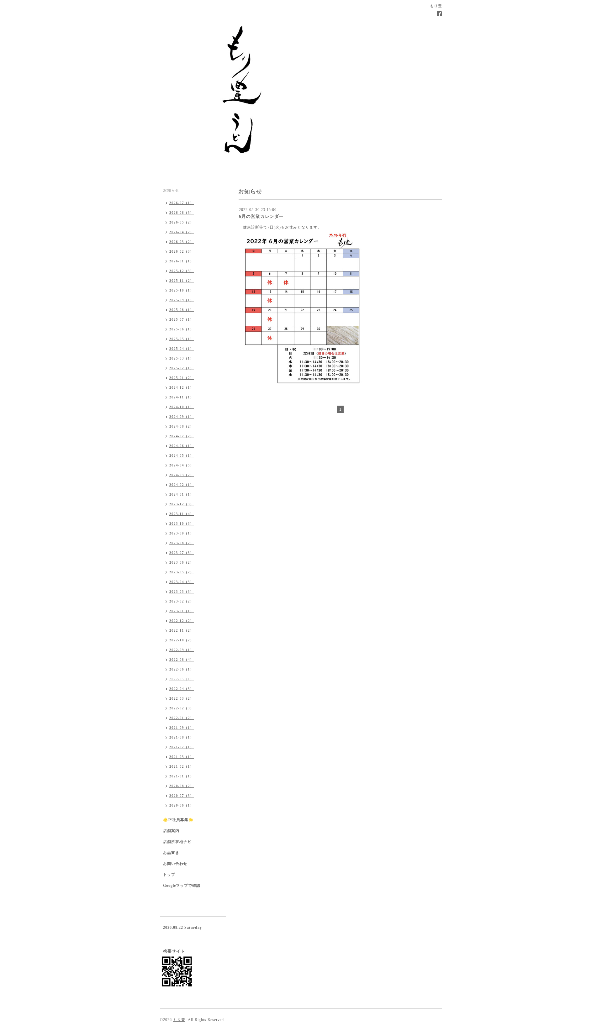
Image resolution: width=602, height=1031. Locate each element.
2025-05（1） (181, 339)
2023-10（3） (181, 523)
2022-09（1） (181, 650)
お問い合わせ (175, 863)
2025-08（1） (181, 310)
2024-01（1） (181, 494)
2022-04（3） (181, 689)
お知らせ (171, 190)
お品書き (171, 852)
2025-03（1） (181, 358)
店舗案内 (171, 830)
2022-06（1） (181, 669)
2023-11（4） (181, 514)
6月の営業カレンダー (261, 216)
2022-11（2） (181, 630)
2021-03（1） (181, 757)
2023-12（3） (181, 504)
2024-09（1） (181, 416)
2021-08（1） (181, 737)
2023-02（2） (181, 601)
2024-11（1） (181, 397)
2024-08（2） (181, 426)
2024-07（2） (181, 436)
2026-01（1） (181, 261)
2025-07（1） (181, 319)
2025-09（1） (181, 300)
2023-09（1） (181, 533)
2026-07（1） (181, 203)
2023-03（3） (181, 591)
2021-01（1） (181, 776)
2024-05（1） (181, 455)
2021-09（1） (181, 727)
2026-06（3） (181, 212)
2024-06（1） (181, 446)
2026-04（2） (181, 232)
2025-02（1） (181, 368)
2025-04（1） (181, 348)
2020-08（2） (181, 786)
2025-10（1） (181, 290)
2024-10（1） (181, 407)
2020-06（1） (181, 805)
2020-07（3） (181, 795)
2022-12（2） (181, 621)
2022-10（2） (181, 640)
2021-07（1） (181, 747)
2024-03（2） (181, 475)
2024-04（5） (181, 465)
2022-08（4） (181, 659)
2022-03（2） (181, 698)
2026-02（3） (181, 251)
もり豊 (179, 1020)
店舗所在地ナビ (177, 841)
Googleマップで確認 (181, 885)
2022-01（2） (181, 718)
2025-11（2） (181, 280)
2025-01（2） (181, 378)
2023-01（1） (181, 611)
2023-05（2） (181, 572)
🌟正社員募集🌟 (178, 820)
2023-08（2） (181, 543)
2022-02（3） (181, 708)
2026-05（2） (181, 222)
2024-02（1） (181, 485)
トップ (169, 874)
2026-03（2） (181, 242)
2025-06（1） (181, 329)
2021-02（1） (181, 766)
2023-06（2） (181, 562)
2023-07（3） (181, 553)
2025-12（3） (181, 271)
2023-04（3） (181, 582)
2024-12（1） (181, 387)
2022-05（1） (181, 679)
